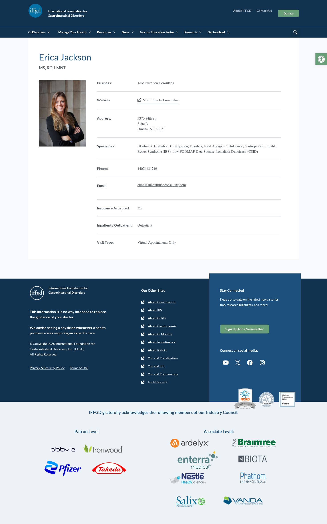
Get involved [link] (216, 32)
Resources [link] (104, 32)
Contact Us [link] (264, 10)
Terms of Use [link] (79, 368)
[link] (321, 59)
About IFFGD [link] (242, 10)
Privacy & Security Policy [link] (47, 368)
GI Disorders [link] (37, 32)
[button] (295, 32)
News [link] (125, 32)
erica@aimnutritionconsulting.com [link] (161, 184)
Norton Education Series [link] (157, 32)
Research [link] (190, 32)
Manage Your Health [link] (72, 32)
